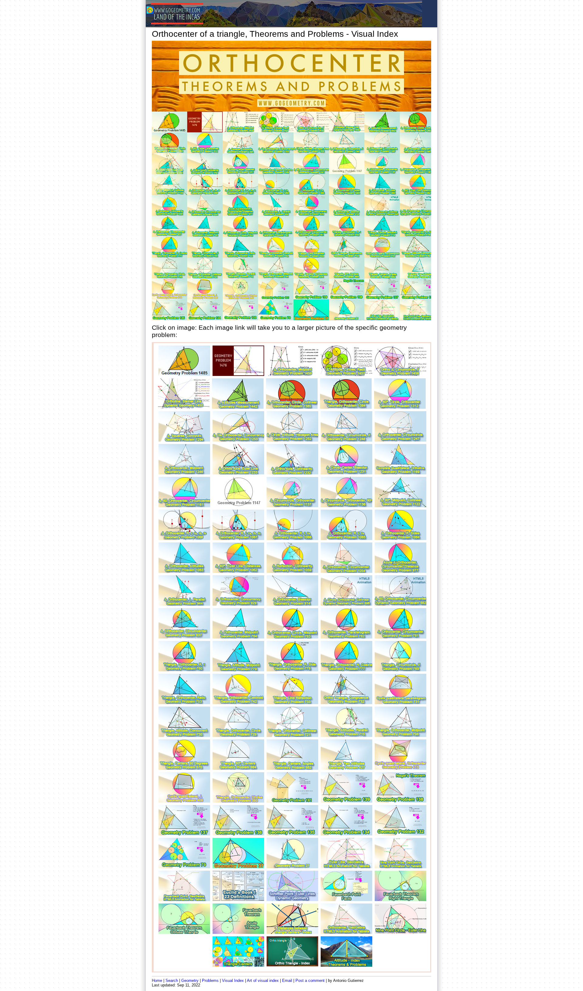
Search (171, 980)
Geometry (190, 980)
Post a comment (310, 980)
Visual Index (233, 980)
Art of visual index (263, 980)
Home (157, 980)
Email (287, 980)
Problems (210, 980)
